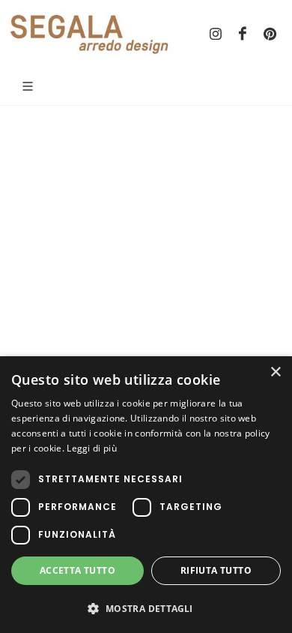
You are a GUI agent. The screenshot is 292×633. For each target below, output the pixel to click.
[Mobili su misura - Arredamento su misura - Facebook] (242, 33)
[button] (146, 608)
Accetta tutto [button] (77, 570)
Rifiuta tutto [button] (216, 570)
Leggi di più (92, 448)
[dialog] (146, 494)
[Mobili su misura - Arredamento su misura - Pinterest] (269, 33)
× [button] (275, 372)
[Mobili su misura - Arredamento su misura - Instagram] (215, 33)
